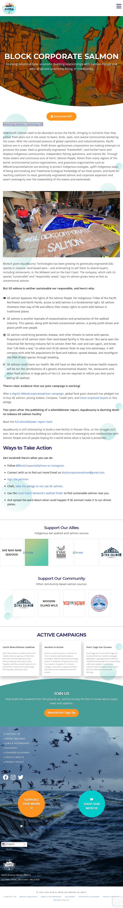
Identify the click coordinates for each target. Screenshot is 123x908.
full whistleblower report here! (33, 422)
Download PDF (63, 116)
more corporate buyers (94, 398)
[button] (119, 6)
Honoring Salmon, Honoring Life (23, 124)
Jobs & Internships (17, 743)
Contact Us (12, 733)
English (10, 844)
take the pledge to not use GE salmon (39, 486)
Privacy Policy (14, 761)
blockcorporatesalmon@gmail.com (83, 472)
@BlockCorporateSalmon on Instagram (40, 465)
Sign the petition (17, 479)
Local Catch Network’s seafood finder (40, 493)
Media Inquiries (15, 738)
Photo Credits (14, 757)
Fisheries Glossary (17, 752)
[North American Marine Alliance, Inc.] (61, 827)
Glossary (11, 747)
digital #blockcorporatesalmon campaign (38, 393)
